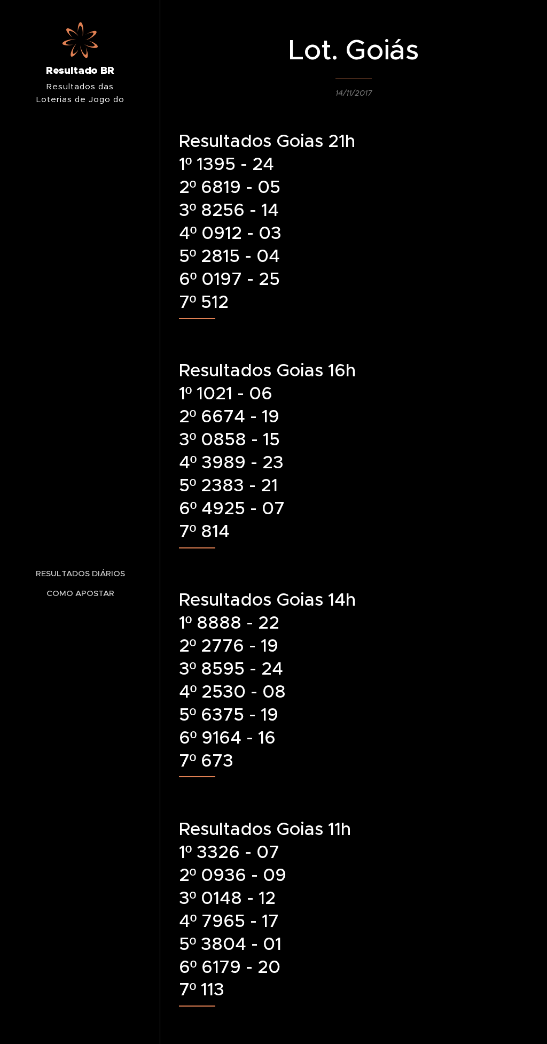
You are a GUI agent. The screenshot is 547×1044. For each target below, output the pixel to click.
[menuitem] (80, 573)
